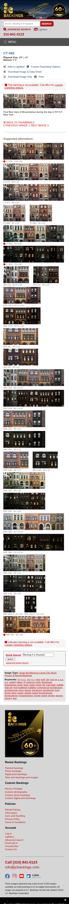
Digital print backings (16, 774)
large (39, 684)
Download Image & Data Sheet (24, 71)
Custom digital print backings (20, 798)
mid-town (51, 684)
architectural (11, 690)
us (56, 679)
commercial (43, 687)
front (57, 690)
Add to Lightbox (16, 66)
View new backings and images (21, 777)
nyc (29, 679)
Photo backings (13, 771)
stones (51, 695)
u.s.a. (61, 679)
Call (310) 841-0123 (21, 862)
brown (37, 695)
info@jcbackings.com (22, 867)
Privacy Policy (12, 819)
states (19, 682)
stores (27, 690)
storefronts (48, 690)
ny (19, 679)
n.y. (33, 679)
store (21, 690)
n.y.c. (23, 679)
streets (27, 693)
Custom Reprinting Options (45, 66)
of (24, 682)
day (15, 698)
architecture (56, 687)
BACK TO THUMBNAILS (20, 122)
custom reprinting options (18, 644)
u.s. (7, 682)
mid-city (9, 687)
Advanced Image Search (17, 663)
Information (11, 812)
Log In (8, 833)
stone (44, 695)
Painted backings (14, 768)
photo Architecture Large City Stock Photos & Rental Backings (31, 674)
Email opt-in (11, 843)
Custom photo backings (17, 795)
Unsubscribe (11, 846)
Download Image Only (19, 76)
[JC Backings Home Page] (24, 756)
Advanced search (14, 840)
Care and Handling (15, 815)
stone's (8, 698)
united (12, 682)
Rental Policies (13, 809)
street (35, 693)
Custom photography (16, 792)
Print (41, 76)
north (38, 682)
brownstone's (12, 695)
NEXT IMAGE (39, 125)
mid (15, 687)
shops (20, 693)
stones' (59, 695)
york (43, 679)
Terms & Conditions (15, 822)
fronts (8, 693)
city (47, 679)
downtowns (11, 684)
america (30, 682)
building (32, 687)
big (43, 684)
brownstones (45, 693)
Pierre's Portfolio (13, 788)
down (20, 684)
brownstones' (26, 695)
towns (32, 684)
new (38, 679)
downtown (47, 682)
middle (59, 684)
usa (52, 679)
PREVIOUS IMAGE (16, 125)
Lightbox (42, 29)
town (26, 684)
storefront (37, 690)
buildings (22, 687)
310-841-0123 (13, 34)
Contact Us (11, 849)
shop (14, 693)
